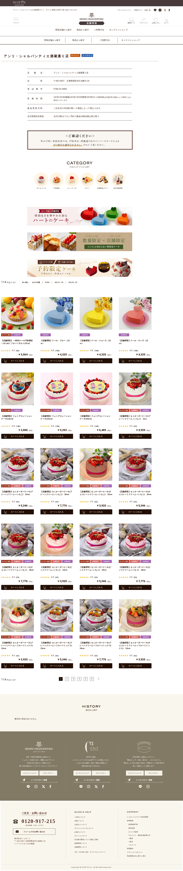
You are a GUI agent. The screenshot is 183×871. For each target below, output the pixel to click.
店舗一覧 (147, 10)
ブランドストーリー (124, 10)
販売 (131, 842)
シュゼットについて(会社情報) (137, 817)
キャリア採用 (133, 832)
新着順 (47, 282)
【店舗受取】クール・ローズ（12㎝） (133, 341)
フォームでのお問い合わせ (34, 831)
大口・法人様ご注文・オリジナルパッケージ (90, 852)
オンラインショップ (118, 30)
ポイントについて (80, 836)
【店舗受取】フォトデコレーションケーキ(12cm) (16, 417)
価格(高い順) (72, 282)
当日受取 (87, 55)
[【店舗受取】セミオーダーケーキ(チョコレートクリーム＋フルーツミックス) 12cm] (135, 615)
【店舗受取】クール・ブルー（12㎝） (55, 341)
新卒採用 (131, 828)
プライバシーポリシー (135, 852)
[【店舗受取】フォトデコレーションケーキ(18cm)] (96, 388)
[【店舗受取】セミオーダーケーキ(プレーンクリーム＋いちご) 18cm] (56, 464)
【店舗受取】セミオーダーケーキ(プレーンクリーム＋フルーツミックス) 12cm (17, 645)
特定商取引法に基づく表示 (136, 856)
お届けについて (79, 832)
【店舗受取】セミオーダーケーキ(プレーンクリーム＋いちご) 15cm (17, 493)
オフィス (133, 845)
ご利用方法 (99, 30)
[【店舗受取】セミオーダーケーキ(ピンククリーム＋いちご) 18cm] (135, 539)
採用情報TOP (133, 824)
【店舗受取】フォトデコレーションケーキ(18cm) (95, 417)
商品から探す (83, 30)
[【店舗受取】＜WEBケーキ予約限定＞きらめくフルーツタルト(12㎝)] (17, 313)
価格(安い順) (59, 282)
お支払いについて (80, 824)
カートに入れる (17, 361)
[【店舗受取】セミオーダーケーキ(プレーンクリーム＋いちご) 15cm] (17, 464)
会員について (79, 821)
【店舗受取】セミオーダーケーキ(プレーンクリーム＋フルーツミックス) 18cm (96, 645)
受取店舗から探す (63, 30)
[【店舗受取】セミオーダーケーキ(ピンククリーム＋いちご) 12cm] (56, 539)
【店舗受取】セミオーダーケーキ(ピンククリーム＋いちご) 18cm (135, 568)
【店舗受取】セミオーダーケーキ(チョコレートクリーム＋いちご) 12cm (96, 493)
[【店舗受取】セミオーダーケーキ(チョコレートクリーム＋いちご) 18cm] (17, 539)
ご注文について (79, 817)
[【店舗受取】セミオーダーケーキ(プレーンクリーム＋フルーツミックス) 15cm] (56, 615)
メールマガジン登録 (39, 780)
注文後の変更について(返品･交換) (86, 839)
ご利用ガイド (138, 10)
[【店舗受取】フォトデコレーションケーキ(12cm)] (17, 388)
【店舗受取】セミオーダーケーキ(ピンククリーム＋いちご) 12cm (56, 568)
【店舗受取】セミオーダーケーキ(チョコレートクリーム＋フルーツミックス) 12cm (135, 645)
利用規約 (130, 848)
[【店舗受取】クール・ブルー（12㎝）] (56, 313)
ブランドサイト (48, 773)
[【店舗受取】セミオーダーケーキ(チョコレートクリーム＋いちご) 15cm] (135, 464)
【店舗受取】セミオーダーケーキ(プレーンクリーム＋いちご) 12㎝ (135, 417)
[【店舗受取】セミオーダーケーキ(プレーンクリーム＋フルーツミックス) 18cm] (96, 615)
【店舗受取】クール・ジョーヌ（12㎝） (95, 341)
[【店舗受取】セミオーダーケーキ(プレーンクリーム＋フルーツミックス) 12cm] (17, 615)
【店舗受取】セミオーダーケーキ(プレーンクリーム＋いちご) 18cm (56, 493)
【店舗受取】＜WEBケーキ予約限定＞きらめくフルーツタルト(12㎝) (17, 341)
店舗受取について (80, 847)
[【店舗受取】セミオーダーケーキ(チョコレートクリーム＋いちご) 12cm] (96, 464)
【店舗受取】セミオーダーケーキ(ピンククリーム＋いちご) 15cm (95, 568)
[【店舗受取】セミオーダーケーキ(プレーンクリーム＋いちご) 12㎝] (135, 388)
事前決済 (75, 55)
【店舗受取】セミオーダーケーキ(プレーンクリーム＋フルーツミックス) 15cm (56, 645)
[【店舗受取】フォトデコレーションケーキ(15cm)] (56, 388)
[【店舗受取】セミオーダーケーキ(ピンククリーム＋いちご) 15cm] (96, 539)
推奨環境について (80, 843)
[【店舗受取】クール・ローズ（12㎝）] (135, 313)
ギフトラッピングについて (83, 828)
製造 (131, 838)
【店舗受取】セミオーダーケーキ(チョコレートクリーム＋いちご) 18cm (17, 568)
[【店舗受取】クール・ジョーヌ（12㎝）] (96, 313)
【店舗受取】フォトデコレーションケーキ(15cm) (55, 417)
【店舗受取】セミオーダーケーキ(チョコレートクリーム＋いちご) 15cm (135, 493)
